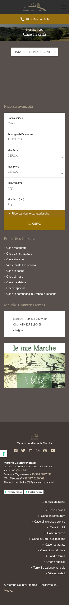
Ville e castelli (56, 573)
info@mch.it (20, 330)
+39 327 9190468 (31, 324)
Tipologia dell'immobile (20, 134)
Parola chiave (15, 118)
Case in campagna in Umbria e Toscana (31, 293)
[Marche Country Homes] (35, 9)
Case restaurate (16, 247)
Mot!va (8, 590)
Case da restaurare (53, 515)
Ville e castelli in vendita (21, 265)
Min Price (13, 150)
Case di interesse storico (49, 521)
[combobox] (34, 52)
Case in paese (15, 270)
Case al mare (14, 276)
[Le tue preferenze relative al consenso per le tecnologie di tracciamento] (3, 453)
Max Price (13, 166)
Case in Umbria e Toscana (48, 538)
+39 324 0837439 (36, 318)
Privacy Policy (15, 492)
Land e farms (57, 556)
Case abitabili (56, 510)
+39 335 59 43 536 (37, 19)
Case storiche (15, 259)
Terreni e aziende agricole (49, 567)
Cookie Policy (35, 492)
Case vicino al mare (52, 550)
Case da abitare (16, 282)
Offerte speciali (15, 288)
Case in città (57, 527)
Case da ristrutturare (19, 253)
